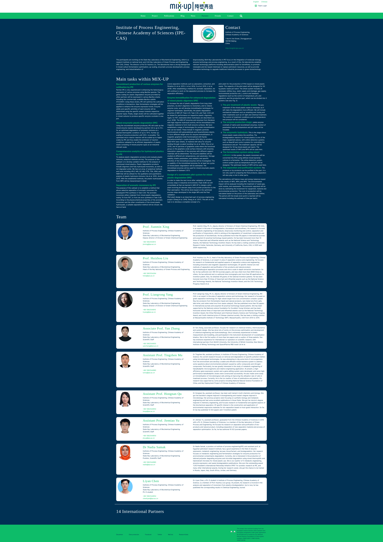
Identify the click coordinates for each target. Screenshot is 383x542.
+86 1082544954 (149, 409)
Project (155, 16)
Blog (182, 16)
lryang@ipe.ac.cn (149, 312)
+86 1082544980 (149, 370)
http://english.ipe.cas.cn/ (234, 48)
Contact (230, 16)
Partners (205, 16)
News (193, 16)
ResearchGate (183, 534)
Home (143, 16)
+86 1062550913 (149, 242)
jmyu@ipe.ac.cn (149, 438)
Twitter (159, 534)
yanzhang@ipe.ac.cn (150, 346)
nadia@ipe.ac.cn (149, 465)
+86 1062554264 (149, 273)
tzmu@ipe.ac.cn (149, 373)
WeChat (170, 534)
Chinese (264, 2)
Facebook (148, 534)
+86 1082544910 (149, 310)
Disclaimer (119, 534)
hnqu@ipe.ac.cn (149, 411)
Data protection (134, 534)
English (256, 2)
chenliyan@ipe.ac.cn (150, 498)
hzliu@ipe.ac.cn (148, 276)
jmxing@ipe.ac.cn (149, 244)
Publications (169, 16)
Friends (218, 16)
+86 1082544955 (149, 344)
